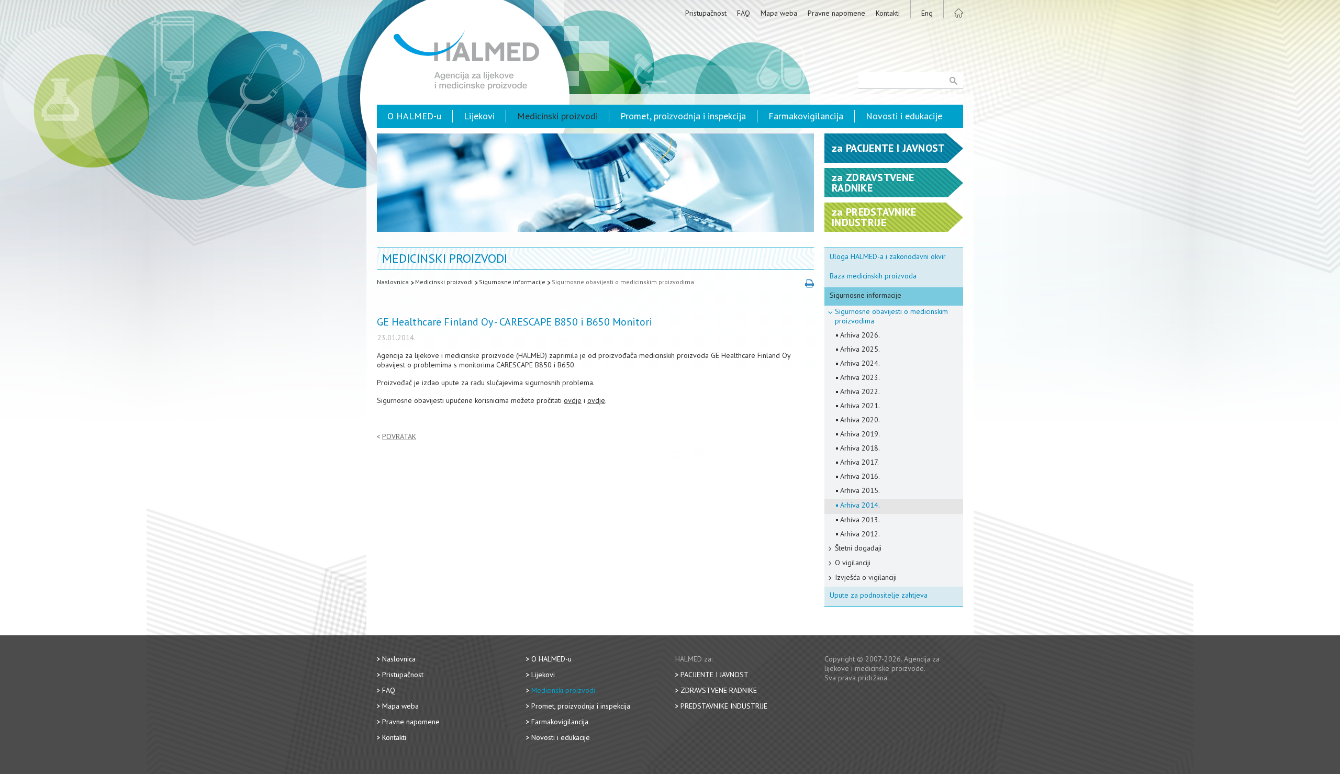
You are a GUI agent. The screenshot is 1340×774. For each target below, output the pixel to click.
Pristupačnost (706, 13)
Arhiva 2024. (860, 363)
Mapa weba (779, 13)
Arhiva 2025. (860, 349)
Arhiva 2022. (860, 391)
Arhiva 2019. (860, 434)
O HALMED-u (414, 116)
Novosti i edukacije (904, 116)
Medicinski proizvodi (557, 116)
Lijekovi (479, 116)
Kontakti (888, 13)
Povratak (399, 436)
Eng (927, 13)
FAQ (743, 13)
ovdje (573, 400)
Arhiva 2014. (860, 505)
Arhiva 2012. (860, 534)
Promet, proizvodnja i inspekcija (683, 116)
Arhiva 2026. (860, 335)
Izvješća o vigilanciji (866, 577)
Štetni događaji (858, 548)
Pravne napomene (836, 13)
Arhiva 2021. (860, 405)
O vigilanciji (852, 562)
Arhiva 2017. (859, 462)
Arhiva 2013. (860, 519)
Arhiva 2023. (860, 377)
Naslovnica (393, 282)
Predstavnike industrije (723, 706)
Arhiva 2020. (860, 419)
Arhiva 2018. (860, 448)
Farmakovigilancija (805, 116)
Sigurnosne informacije (512, 282)
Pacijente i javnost (714, 674)
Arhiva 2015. (860, 490)
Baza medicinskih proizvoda (873, 276)
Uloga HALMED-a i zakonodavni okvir (888, 256)
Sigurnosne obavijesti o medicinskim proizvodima (623, 282)
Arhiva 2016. (860, 476)
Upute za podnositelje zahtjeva (879, 595)
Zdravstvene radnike (718, 690)
